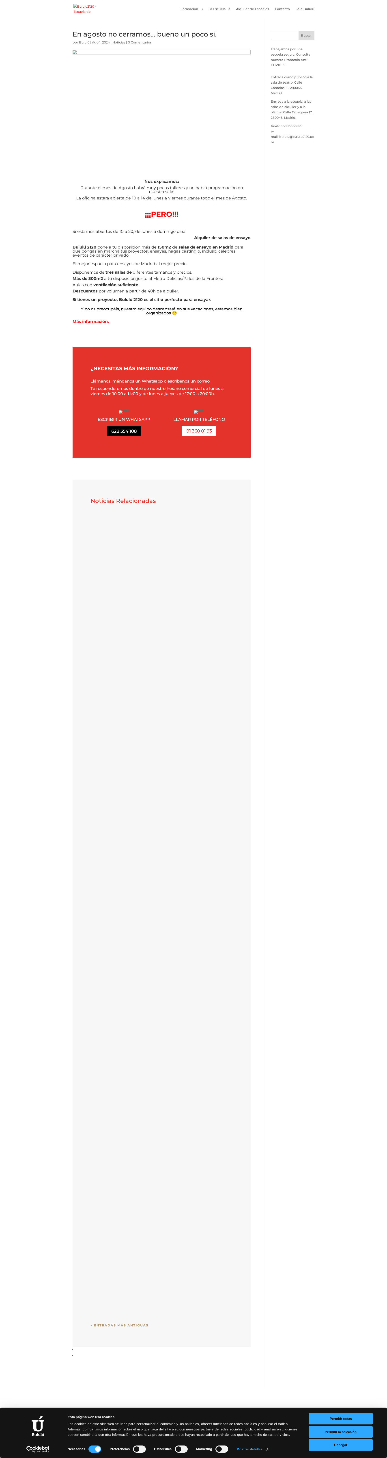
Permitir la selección (341, 1432)
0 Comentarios (140, 42)
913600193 (293, 126)
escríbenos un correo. (189, 381)
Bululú (84, 42)
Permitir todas (341, 1419)
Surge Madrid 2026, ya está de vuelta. (136, 520)
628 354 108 (124, 431)
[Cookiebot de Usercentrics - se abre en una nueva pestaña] (38, 1449)
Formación (189, 9)
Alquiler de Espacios (252, 9)
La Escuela (217, 9)
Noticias (118, 42)
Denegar (340, 1445)
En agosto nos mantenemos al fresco (137, 903)
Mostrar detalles (249, 1449)
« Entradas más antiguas (119, 1325)
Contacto (282, 9)
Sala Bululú (305, 9)
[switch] (139, 1449)
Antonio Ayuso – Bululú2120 (126, 1285)
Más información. (91, 321)
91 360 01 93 (199, 431)
